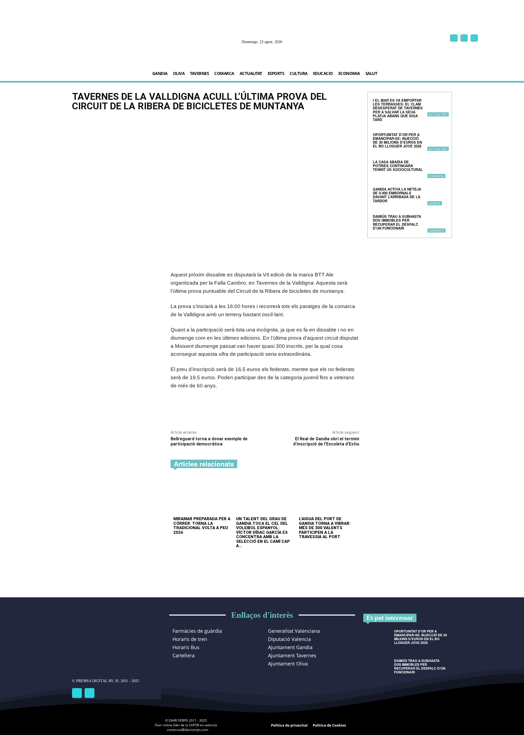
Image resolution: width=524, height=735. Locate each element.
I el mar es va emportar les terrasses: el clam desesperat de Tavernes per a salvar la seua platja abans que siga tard (398, 110)
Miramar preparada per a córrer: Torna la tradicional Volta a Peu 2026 (201, 525)
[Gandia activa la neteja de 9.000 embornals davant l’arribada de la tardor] (436, 195)
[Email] (234, 412)
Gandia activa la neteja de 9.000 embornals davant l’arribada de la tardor (397, 194)
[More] (247, 412)
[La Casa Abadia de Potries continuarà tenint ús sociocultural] (436, 168)
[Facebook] (453, 38)
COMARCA (436, 176)
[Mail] (464, 38)
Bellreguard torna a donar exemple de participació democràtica (209, 441)
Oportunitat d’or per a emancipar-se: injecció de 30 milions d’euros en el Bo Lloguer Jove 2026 (397, 140)
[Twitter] (89, 693)
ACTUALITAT (438, 114)
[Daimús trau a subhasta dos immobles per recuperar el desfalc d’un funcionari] (436, 223)
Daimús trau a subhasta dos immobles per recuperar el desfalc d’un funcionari (397, 222)
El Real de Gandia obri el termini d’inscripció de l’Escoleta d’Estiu (326, 441)
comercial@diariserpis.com (187, 729)
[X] (474, 38)
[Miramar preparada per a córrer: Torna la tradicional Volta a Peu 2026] (202, 496)
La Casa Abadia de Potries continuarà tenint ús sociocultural (398, 165)
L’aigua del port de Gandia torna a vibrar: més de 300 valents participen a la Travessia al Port (324, 527)
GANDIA (434, 203)
